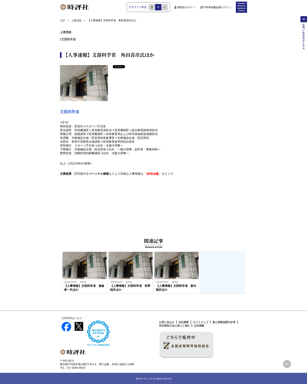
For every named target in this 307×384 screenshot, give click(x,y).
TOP (62, 20)
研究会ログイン (186, 7)
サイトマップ (200, 322)
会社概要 (184, 322)
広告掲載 (199, 325)
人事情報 (76, 20)
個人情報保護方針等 (224, 322)
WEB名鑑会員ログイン (218, 7)
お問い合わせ (166, 322)
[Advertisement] (153, 204)
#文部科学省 (68, 39)
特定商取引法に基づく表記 (174, 325)
